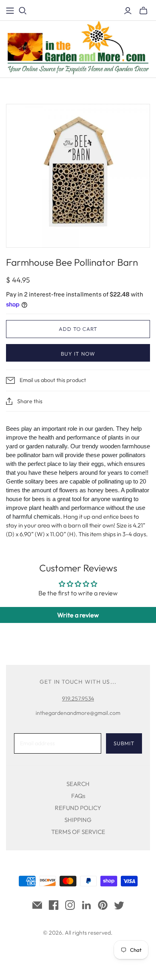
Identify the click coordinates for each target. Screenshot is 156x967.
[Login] (128, 10)
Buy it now (78, 353)
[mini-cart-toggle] (143, 10)
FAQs (78, 796)
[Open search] (23, 11)
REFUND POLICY (78, 808)
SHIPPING (78, 820)
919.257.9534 (78, 698)
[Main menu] (10, 11)
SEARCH (78, 784)
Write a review (78, 615)
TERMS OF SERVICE (78, 832)
